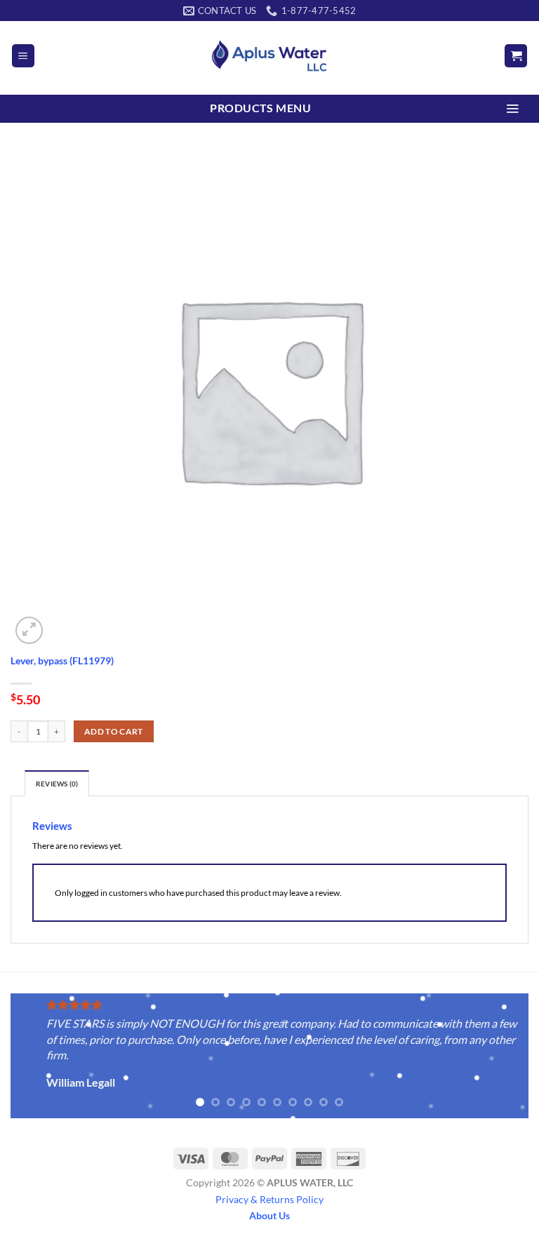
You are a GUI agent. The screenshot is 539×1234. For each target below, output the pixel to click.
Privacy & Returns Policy (269, 1199)
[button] (23, 55)
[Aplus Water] (269, 55)
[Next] (500, 1057)
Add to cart (113, 731)
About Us (269, 1215)
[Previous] (38, 1057)
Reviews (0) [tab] (57, 784)
